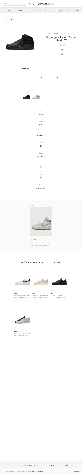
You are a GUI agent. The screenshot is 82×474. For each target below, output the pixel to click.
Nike (41, 125)
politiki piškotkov (37, 471)
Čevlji (50, 33)
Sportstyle (41, 156)
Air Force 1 (57, 33)
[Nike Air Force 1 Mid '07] (26, 96)
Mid (41, 177)
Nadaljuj (76, 471)
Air (41, 167)
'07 (64, 33)
